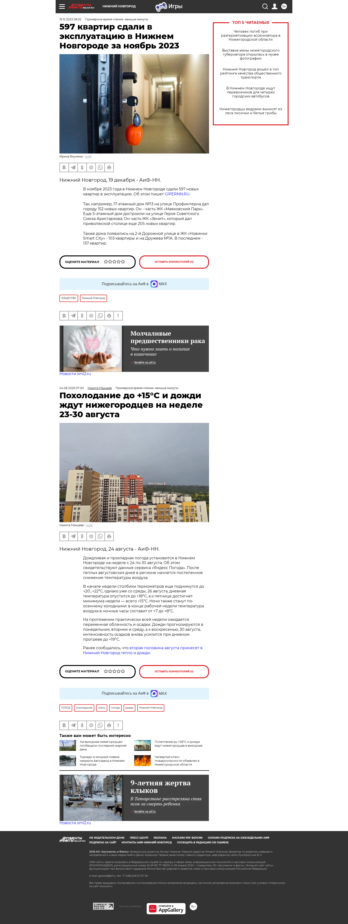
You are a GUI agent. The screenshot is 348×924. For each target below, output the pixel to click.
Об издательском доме (107, 837)
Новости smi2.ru (75, 374)
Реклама (160, 837)
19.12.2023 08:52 (70, 19)
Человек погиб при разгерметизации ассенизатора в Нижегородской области (251, 36)
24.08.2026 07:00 (71, 388)
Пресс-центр (139, 837)
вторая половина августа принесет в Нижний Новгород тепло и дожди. (143, 650)
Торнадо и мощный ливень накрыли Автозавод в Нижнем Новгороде (102, 760)
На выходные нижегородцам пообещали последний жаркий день (103, 745)
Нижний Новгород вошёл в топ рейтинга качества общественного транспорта (250, 73)
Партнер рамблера (130, 906)
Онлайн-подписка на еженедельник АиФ (238, 837)
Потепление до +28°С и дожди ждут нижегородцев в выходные (178, 743)
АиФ (88, 156)
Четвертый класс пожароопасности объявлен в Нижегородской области (177, 760)
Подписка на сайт (102, 842)
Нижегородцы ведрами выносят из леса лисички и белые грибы (250, 111)
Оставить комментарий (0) (174, 261)
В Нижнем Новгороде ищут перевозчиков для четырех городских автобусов (250, 92)
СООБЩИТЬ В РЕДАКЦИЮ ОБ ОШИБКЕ (203, 842)
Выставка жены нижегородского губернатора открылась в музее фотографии (251, 54)
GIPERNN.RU (177, 194)
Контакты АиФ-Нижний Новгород (147, 842)
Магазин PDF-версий (187, 837)
